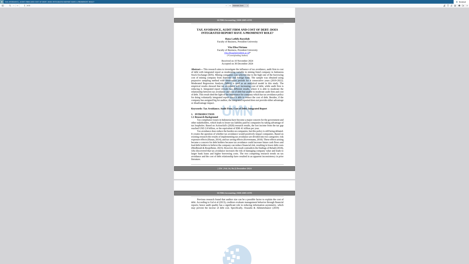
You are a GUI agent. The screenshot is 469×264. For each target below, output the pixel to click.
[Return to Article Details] (2, 2)
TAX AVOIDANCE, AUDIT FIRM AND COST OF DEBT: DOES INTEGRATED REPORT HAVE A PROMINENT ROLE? (49, 2)
